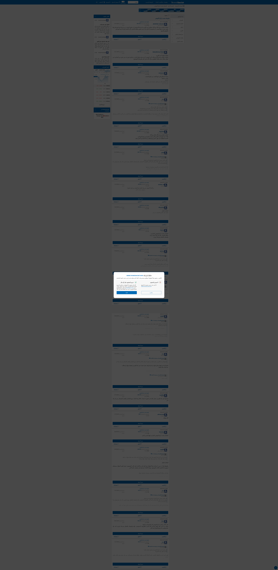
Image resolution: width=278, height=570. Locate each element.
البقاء (127, 292)
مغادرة (151, 292)
